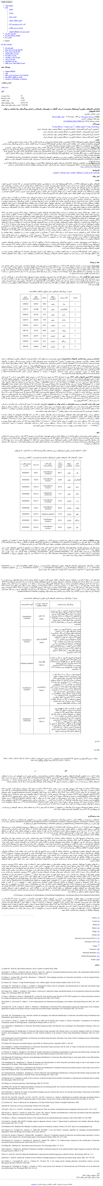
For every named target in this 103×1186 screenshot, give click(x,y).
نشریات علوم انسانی (12, 53)
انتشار (11, 9)
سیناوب (33, 1184)
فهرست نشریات (10, 33)
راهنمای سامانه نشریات (13, 35)
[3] (98, 924)
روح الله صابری (58, 126)
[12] (98, 956)
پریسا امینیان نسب (93, 126)
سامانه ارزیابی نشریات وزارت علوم (16, 75)
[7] (98, 938)
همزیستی (96, 172)
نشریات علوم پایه (10, 55)
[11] (98, 952)
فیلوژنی (72, 172)
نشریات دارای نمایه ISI (12, 51)
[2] (98, 921)
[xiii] (97, 959)
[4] (98, 928)
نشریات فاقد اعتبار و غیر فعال (15, 63)
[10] (98, 949)
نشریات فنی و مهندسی (12, 57)
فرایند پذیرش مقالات (16, 28)
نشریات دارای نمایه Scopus (14, 50)
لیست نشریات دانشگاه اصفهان (19, 31)
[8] (98, 942)
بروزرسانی (4, 87)
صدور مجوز (13, 17)
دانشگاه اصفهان (10, 71)
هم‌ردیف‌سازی (64, 172)
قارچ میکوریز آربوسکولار (84, 172)
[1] (98, 918)
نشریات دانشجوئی (11, 61)
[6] (98, 935)
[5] (98, 931)
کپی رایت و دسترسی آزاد (17, 24)
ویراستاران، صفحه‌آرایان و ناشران (16, 79)
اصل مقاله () (58, 117)
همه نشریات (9, 48)
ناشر (6, 7)
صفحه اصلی (9, 5)
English (7, 41)
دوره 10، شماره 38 (87, 117)
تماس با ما (8, 37)
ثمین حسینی (68, 126)
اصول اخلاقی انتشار (15, 20)
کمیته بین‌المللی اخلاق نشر (13, 77)
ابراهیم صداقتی (80, 126)
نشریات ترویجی (10, 59)
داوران (11, 13)
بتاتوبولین (56, 172)
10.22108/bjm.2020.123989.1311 (74, 121)
